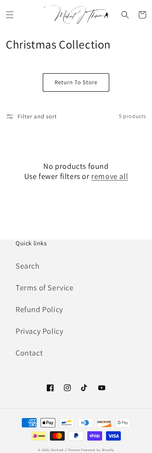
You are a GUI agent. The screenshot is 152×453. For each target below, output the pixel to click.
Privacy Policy (39, 331)
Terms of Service (45, 288)
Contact (29, 353)
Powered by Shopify (97, 450)
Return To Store (76, 82)
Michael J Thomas (65, 450)
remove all (109, 176)
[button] (9, 14)
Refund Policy (39, 309)
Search (28, 266)
